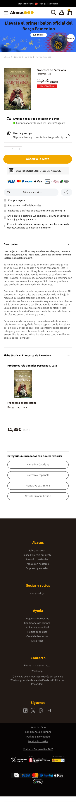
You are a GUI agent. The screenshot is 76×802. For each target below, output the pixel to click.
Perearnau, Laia (44, 73)
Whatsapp (37, 671)
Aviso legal (37, 641)
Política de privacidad (37, 627)
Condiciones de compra (37, 623)
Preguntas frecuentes (37, 618)
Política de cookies (37, 632)
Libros (7, 57)
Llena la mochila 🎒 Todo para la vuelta (38, 3)
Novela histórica (43, 57)
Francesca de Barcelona (22, 403)
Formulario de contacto (37, 665)
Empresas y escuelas (37, 568)
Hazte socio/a (37, 593)
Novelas (17, 57)
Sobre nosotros (37, 550)
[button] (61, 13)
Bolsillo (28, 57)
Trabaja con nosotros (37, 564)
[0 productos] (69, 14)
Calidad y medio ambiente (37, 555)
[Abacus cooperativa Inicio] (23, 14)
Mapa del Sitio (38, 727)
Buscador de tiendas (37, 559)
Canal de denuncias (37, 636)
